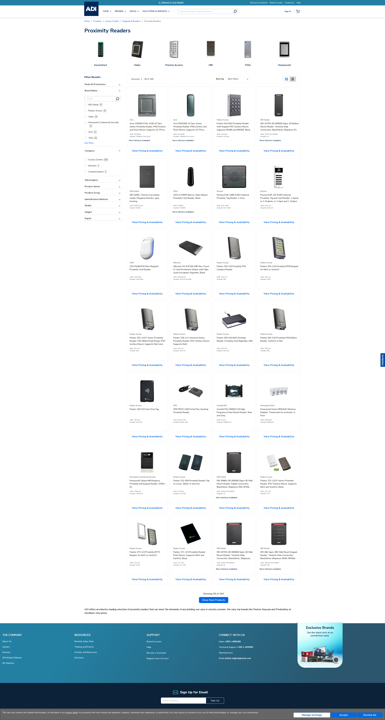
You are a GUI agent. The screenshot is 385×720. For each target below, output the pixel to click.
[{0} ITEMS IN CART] (298, 12)
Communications (97, 171)
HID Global (95, 104)
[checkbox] (85, 104)
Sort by (220, 78)
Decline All (369, 715)
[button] (382, 360)
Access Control (98, 159)
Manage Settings (312, 715)
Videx (92, 116)
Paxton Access (97, 110)
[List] (292, 79)
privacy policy (72, 712)
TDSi (92, 138)
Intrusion (93, 165)
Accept (343, 715)
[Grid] (286, 79)
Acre (92, 131)
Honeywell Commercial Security (103, 124)
